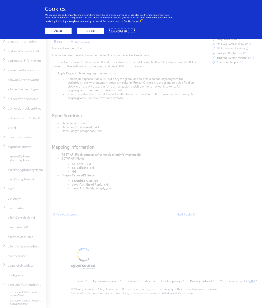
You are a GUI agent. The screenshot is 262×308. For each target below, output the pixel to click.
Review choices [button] (119, 30)
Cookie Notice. (131, 21)
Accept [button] (58, 30)
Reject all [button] (91, 30)
